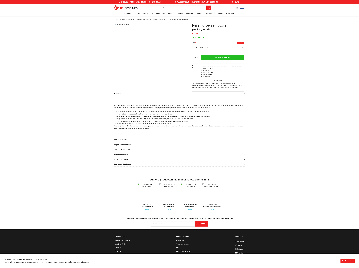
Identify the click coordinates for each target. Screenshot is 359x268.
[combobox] (177, 8)
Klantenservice (121, 236)
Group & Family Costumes (159, 19)
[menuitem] (128, 13)
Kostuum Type (131, 19)
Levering (118, 247)
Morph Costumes (183, 236)
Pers (177, 247)
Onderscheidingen (182, 244)
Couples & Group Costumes (143, 19)
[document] (179, 261)
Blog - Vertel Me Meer (183, 251)
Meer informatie (82, 262)
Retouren (118, 251)
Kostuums (122, 19)
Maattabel (240, 43)
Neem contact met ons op (123, 240)
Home (116, 19)
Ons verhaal (180, 240)
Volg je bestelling (120, 244)
